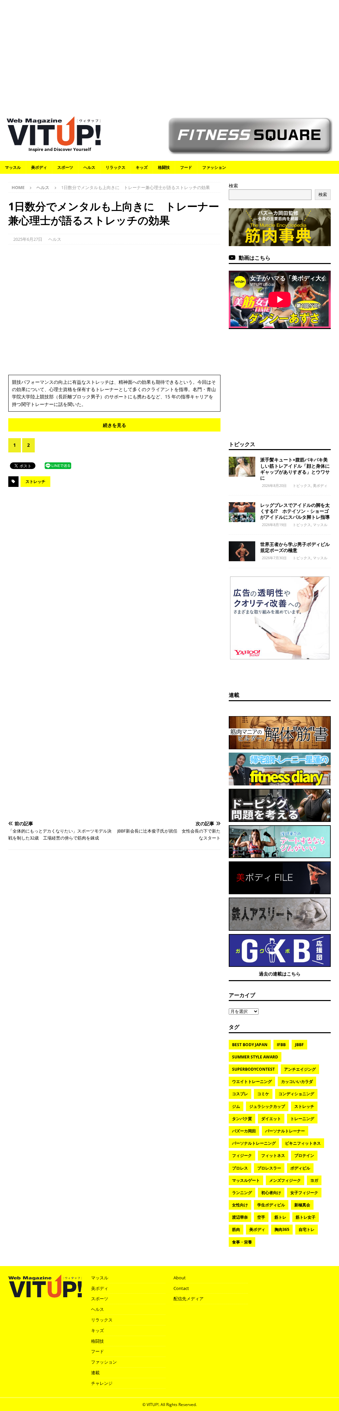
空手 (261, 1217)
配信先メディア (188, 1299)
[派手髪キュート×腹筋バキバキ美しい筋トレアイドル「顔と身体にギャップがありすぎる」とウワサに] (242, 467)
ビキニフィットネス (303, 1143)
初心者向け (271, 1192)
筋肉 (236, 1229)
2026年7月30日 (274, 557)
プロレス (240, 1168)
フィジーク (242, 1155)
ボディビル (300, 1168)
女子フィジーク (304, 1192)
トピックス (242, 444)
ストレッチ (35, 481)
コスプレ (240, 1094)
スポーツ (65, 167)
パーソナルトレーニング (254, 1143)
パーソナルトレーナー (285, 1131)
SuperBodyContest (253, 1069)
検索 (233, 185)
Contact (181, 1288)
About (179, 1278)
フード (186, 167)
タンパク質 (242, 1118)
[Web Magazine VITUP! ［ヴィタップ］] (54, 142)
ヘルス (89, 167)
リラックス (115, 167)
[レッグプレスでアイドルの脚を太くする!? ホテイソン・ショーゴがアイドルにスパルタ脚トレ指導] (242, 512)
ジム (236, 1106)
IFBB (281, 1044)
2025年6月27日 (27, 239)
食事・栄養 (242, 1242)
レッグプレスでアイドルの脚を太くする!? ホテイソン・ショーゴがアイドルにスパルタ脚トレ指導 (295, 511)
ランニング (242, 1192)
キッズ (142, 167)
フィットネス (273, 1155)
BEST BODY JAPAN (249, 1044)
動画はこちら (254, 257)
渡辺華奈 (240, 1217)
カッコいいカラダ (297, 1081)
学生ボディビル (271, 1205)
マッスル (13, 167)
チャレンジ (102, 1383)
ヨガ (314, 1180)
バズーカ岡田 (244, 1131)
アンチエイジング (300, 1069)
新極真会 (302, 1205)
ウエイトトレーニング (252, 1081)
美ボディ (39, 167)
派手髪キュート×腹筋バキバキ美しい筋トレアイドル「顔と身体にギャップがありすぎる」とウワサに (295, 468)
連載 (234, 695)
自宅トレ (307, 1229)
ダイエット (271, 1118)
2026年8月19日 (274, 524)
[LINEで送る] (58, 465)
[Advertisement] (169, 54)
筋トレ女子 (305, 1217)
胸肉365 (281, 1229)
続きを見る (114, 425)
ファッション (214, 167)
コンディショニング (296, 1094)
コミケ (263, 1094)
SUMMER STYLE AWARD (255, 1057)
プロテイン (304, 1155)
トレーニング (302, 1118)
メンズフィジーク (285, 1180)
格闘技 (164, 167)
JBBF (299, 1044)
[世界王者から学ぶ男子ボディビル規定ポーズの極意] (242, 551)
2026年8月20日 (274, 485)
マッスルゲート (246, 1180)
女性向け (240, 1205)
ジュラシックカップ (267, 1106)
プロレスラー (269, 1168)
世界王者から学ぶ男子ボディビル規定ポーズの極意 (295, 547)
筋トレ (280, 1217)
